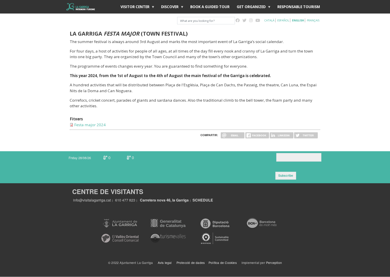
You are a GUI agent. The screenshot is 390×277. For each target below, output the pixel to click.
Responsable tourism (298, 6)
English (298, 20)
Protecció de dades (190, 262)
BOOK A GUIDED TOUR (210, 6)
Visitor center (133, 7)
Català (269, 20)
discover (168, 7)
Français (313, 20)
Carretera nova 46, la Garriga (164, 200)
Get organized (249, 7)
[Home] (80, 7)
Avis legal (165, 262)
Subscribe (285, 175)
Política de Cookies (223, 262)
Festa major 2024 (90, 124)
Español (283, 20)
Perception (274, 262)
